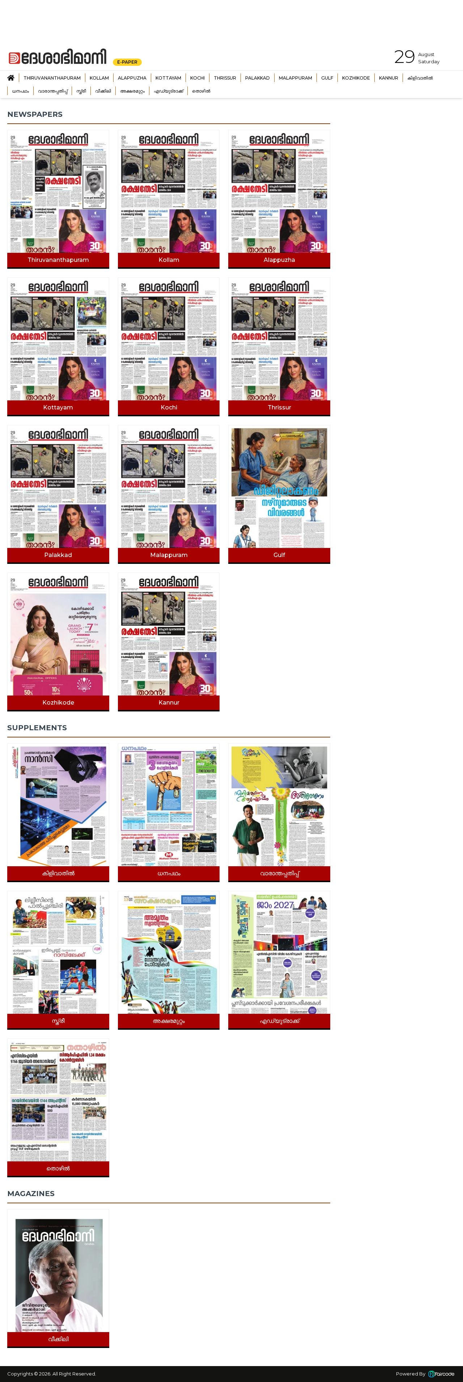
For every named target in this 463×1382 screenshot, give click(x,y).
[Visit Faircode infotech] (441, 1374)
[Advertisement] (399, 155)
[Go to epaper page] (10, 77)
